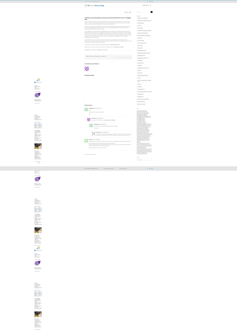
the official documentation (119, 47)
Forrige (126, 12)
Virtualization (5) (141, 94)
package (149, 134)
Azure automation (141, 112)
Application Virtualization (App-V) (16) (144, 20)
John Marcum (88, 49)
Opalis (143, 130)
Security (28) (140, 73)
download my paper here (115, 44)
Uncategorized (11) (141, 89)
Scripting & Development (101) (143, 68)
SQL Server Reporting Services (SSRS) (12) (144, 81)
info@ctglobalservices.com (96, 1)
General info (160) (141, 40)
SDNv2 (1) (139, 70)
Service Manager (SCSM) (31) (143, 75)
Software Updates (148, 145)
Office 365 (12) (140, 48)
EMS (150, 124)
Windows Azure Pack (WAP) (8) (143, 99)
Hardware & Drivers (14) (142, 43)
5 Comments (105, 49)
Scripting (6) (140, 65)
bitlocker (146, 112)
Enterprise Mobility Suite (142, 126)
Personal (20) (140, 60)
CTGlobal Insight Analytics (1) (143, 33)
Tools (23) (139, 84)
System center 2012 (147, 149)
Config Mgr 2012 (140, 116)
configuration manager (141, 122)
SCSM (139, 141)
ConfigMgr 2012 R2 (141, 118)
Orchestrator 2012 (141, 134)
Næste (130, 12)
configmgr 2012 (147, 116)
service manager (140, 145)
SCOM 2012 (143, 139)
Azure (145, 111)
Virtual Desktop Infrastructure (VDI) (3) (145, 91)
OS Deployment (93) (141, 55)
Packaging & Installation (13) (143, 58)
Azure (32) (139, 25)
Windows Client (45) (141, 101)
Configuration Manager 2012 (142, 124)
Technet (145, 151)
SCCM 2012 (140, 137)
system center (140, 149)
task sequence (140, 151)
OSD (146, 134)
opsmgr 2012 (140, 132)
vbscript (149, 151)
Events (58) (140, 38)
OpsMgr (147, 130)
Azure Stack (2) (140, 28)
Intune (148, 126)
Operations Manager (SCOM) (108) (144, 53)
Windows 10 (144, 153)
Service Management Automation (143, 143)
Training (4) (140, 86)
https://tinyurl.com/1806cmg (110, 120)
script (148, 139)
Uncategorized (99, 49)
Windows (139, 153)
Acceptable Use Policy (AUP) (108, 168)
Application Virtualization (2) (143, 18)
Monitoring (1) (140, 45)
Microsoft (139, 130)
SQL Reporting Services (141, 147)
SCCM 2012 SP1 (146, 137)
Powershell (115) (141, 63)
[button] (150, 5)
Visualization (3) (140, 96)
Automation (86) (141, 23)
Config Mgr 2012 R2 (141, 120)
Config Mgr (145, 114)
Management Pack (141, 128)
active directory (140, 111)
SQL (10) (139, 78)
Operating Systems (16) (142, 50)
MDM (146, 128)
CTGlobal (88, 168)
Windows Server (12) (141, 104)
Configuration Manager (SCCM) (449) (144, 30)
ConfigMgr (139, 114)
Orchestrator (146, 132)
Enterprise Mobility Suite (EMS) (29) (144, 35)
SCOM (139, 139)
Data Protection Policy (123, 168)
